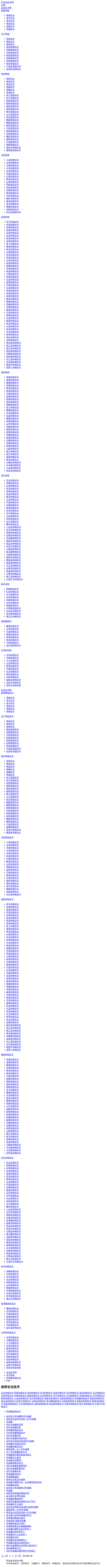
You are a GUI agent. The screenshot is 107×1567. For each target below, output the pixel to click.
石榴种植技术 (12, 440)
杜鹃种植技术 (12, 486)
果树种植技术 (7, 1055)
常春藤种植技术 (13, 538)
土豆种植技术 (12, 260)
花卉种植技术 (7, 1158)
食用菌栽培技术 (8, 1303)
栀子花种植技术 (13, 576)
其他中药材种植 (13, 685)
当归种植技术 (12, 663)
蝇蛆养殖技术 (12, 123)
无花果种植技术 (13, 465)
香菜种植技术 (12, 271)
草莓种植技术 (12, 385)
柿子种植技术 (12, 454)
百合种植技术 (12, 480)
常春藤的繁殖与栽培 (15, 1518)
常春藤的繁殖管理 (14, 1499)
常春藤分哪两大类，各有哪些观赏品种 (24, 1482)
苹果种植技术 (12, 377)
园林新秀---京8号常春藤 (17, 1510)
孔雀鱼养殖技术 (13, 66)
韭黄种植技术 (12, 296)
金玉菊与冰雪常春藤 (15, 1496)
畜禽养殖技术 (7, 693)
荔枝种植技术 (12, 402)
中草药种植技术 (8, 1332)
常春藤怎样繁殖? (14, 1460)
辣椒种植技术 (12, 266)
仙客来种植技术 (13, 568)
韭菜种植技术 (12, 293)
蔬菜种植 (5, 217)
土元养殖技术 (12, 114)
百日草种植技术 (13, 530)
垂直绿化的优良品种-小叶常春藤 (21, 1419)
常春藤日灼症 (12, 1537)
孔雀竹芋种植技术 (14, 579)
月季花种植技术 (13, 574)
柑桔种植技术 (12, 391)
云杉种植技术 (12, 603)
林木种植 (5, 584)
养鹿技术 (10, 92)
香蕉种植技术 (12, 380)
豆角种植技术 (12, 257)
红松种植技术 (12, 592)
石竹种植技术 (12, 513)
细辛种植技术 (12, 666)
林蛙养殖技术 (12, 106)
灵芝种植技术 (12, 671)
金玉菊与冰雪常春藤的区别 (18, 1515)
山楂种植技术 (12, 449)
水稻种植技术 (12, 165)
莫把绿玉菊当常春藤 (15, 1479)
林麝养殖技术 (12, 145)
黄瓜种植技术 (12, 249)
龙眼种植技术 (12, 427)
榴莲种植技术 (12, 418)
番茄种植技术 (12, 246)
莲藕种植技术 (12, 304)
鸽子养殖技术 (12, 98)
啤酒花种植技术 (13, 560)
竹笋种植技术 (12, 312)
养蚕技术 (10, 84)
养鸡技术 (10, 24)
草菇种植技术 (12, 637)
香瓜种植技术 (12, 460)
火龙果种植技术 (13, 468)
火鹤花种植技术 (13, 549)
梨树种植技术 (12, 396)
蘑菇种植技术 (12, 626)
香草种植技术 (12, 201)
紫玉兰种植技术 (13, 616)
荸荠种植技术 (12, 334)
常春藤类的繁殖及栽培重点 (18, 1455)
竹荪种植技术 (12, 642)
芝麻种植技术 (12, 190)
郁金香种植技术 (13, 571)
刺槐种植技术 (12, 589)
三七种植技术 (12, 660)
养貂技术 (10, 87)
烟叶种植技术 (12, 198)
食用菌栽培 (6, 621)
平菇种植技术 (12, 631)
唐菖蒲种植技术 (13, 563)
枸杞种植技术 (12, 674)
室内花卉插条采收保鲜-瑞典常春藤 (22, 1507)
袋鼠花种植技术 (13, 541)
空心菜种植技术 (13, 359)
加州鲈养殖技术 (13, 69)
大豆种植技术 (12, 168)
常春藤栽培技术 (13, 1474)
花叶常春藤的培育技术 (16, 1438)
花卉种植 (5, 475)
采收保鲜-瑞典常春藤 (16, 1521)
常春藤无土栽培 (13, 1457)
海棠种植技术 (12, 491)
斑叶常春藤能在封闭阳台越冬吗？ (22, 1545)
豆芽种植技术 (12, 241)
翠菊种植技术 (12, 483)
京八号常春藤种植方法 (16, 1452)
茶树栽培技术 (12, 185)
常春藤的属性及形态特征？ (18, 1529)
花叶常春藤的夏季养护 (16, 1466)
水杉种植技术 (12, 597)
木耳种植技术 (12, 629)
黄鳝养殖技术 (12, 47)
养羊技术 (10, 21)
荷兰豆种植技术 (13, 345)
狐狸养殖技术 (12, 109)
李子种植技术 (12, 407)
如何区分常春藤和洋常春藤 (18, 1416)
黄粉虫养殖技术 (13, 147)
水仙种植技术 (12, 516)
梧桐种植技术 (12, 600)
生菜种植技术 (12, 224)
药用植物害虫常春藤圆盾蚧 (18, 1526)
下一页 (17, 1556)
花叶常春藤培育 (13, 1427)
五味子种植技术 (13, 682)
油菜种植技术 (12, 209)
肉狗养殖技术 (12, 134)
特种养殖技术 (7, 756)
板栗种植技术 (12, 438)
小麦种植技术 (12, 160)
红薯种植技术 (12, 176)
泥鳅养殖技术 (12, 50)
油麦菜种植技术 (13, 356)
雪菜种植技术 (12, 315)
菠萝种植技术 (12, 432)
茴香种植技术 (12, 282)
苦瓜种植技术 (12, 329)
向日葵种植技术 (13, 212)
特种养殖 (5, 74)
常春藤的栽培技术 (14, 1430)
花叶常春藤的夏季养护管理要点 (20, 1551)
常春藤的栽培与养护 (15, 1523)
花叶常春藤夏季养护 (15, 1468)
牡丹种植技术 (12, 510)
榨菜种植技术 (12, 277)
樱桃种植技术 (12, 410)
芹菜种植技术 (12, 268)
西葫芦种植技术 (13, 365)
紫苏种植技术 (12, 299)
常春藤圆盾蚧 (12, 1477)
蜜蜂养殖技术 (12, 103)
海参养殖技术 (12, 63)
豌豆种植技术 (12, 179)
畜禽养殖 (5, 10)
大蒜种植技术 (12, 326)
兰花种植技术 (12, 499)
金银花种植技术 (13, 680)
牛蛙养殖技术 (12, 128)
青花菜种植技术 (13, 351)
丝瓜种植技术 (12, 235)
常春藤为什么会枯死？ (16, 1534)
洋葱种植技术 (12, 307)
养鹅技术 (10, 29)
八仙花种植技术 (13, 527)
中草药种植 (6, 650)
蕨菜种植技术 (12, 321)
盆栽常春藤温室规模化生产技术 (20, 1501)
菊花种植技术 (12, 497)
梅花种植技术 (12, 508)
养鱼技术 (10, 39)
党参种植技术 (12, 677)
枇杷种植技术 (12, 446)
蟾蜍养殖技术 (12, 139)
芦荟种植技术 (12, 502)
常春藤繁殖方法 (13, 1548)
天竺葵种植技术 (13, 565)
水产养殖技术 (7, 716)
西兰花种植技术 (13, 348)
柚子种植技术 (12, 451)
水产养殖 (5, 34)
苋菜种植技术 (12, 290)
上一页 (4, 1556)
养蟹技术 (10, 44)
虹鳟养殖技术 (12, 61)
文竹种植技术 (12, 521)
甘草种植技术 (12, 655)
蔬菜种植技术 (7, 899)
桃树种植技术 (12, 405)
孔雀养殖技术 (12, 142)
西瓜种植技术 (12, 388)
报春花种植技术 (13, 532)
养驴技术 (10, 81)
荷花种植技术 (12, 494)
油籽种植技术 (12, 187)
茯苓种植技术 (12, 640)
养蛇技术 (10, 79)
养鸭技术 (10, 26)
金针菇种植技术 (13, 645)
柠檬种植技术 (12, 435)
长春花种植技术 (13, 535)
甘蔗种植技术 (12, 196)
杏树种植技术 (12, 443)
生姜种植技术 (12, 233)
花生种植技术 (12, 171)
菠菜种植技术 (12, 227)
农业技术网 (6, 8)
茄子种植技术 (12, 222)
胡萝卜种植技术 (13, 367)
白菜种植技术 (12, 252)
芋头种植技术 (12, 332)
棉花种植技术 (12, 193)
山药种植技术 (12, 182)
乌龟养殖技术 (12, 52)
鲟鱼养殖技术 (12, 55)
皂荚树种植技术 (13, 608)
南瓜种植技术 (12, 263)
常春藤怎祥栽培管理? (16, 1444)
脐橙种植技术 (12, 429)
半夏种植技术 (12, 669)
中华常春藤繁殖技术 (15, 1433)
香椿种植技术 (12, 301)
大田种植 (5, 155)
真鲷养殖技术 (12, 58)
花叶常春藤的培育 (14, 1424)
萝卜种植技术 (12, 244)
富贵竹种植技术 (13, 546)
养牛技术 (10, 18)
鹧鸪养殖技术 (12, 125)
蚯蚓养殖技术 (12, 101)
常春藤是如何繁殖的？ (16, 1540)
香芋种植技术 (12, 204)
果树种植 (5, 372)
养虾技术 (10, 41)
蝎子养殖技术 (12, 112)
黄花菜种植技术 (13, 343)
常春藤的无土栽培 (14, 1504)
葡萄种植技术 (12, 383)
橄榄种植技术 (12, 206)
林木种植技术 (7, 1266)
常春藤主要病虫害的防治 (17, 1543)
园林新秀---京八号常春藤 (17, 1449)
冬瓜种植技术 (12, 255)
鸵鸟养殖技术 (12, 117)
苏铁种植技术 (12, 519)
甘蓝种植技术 (12, 279)
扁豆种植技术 (12, 310)
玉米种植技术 (12, 163)
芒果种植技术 (12, 394)
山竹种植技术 (12, 424)
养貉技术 (10, 90)
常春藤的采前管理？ (15, 1532)
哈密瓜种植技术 (13, 470)
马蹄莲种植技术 (13, 554)
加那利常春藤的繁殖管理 (17, 1493)
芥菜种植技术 (12, 285)
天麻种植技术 (12, 658)
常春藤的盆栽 (12, 1485)
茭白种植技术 (12, 337)
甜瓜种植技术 (12, 416)
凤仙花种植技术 (13, 543)
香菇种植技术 (12, 634)
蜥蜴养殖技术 (12, 120)
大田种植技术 (7, 837)
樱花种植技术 (12, 524)
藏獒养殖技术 (12, 136)
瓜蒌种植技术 (12, 340)
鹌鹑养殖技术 (12, 131)
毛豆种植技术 (12, 318)
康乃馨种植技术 (13, 552)
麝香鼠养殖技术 (13, 150)
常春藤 (9, 1422)
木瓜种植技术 (12, 413)
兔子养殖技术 (12, 95)
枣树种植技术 (12, 399)
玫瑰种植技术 (12, 505)
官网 (3, 5)
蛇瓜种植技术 (12, 323)
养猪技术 (10, 15)
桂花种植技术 (12, 488)
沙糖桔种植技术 (13, 462)
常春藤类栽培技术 (14, 1463)
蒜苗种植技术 (12, 230)
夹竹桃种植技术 (13, 614)
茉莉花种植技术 (13, 557)
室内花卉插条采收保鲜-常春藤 (20, 1441)
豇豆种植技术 (12, 288)
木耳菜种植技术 (13, 362)
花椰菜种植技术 (13, 354)
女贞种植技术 (12, 594)
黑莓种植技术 (12, 457)
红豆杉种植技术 (13, 611)
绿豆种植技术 (12, 174)
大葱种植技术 (12, 274)
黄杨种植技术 (12, 605)
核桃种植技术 (12, 421)
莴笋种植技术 (12, 238)
